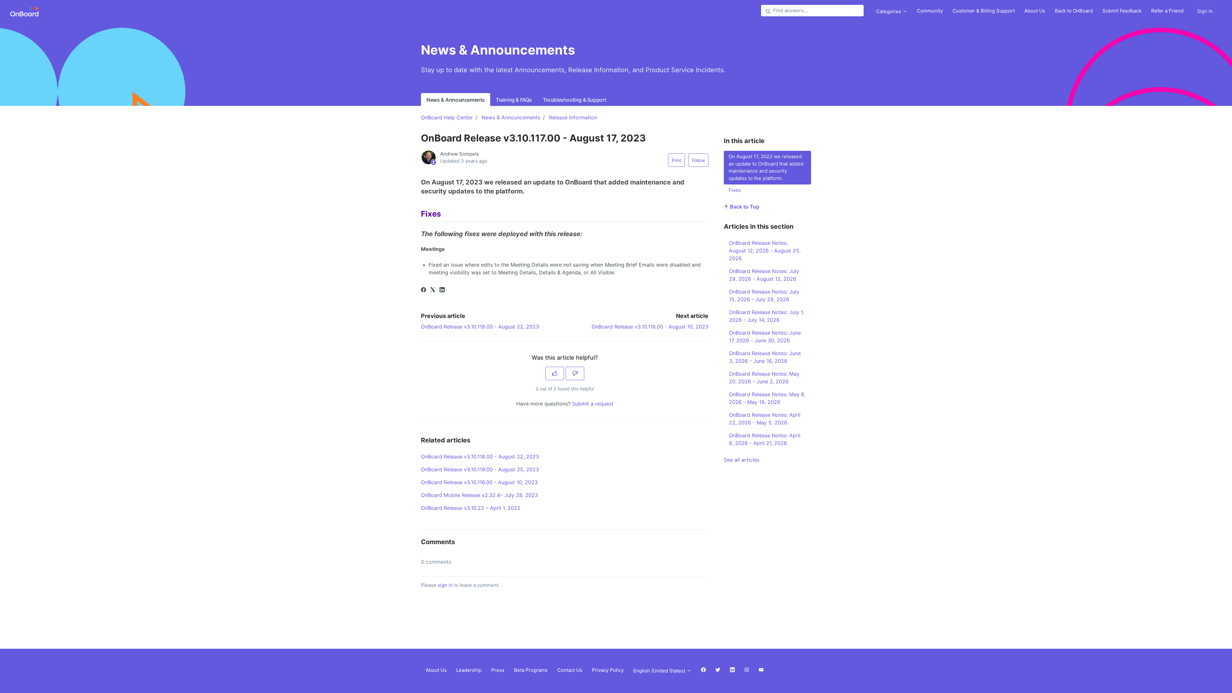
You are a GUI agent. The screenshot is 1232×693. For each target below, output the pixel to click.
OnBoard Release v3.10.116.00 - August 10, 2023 (650, 326)
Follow (698, 160)
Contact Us (569, 670)
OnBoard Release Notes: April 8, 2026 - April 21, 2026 (764, 439)
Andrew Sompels (459, 154)
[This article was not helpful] (575, 373)
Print (676, 160)
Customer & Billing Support (984, 11)
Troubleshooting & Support (574, 100)
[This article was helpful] (554, 373)
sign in (445, 585)
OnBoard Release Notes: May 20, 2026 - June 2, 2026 (764, 378)
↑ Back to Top (741, 206)
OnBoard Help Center (447, 117)
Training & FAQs (514, 100)
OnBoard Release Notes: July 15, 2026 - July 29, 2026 (764, 295)
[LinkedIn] (442, 290)
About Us (1034, 11)
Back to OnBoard (1074, 11)
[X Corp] (432, 290)
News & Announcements (455, 100)
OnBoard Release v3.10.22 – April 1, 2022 (470, 508)
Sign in (1205, 11)
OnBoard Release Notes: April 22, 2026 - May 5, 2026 (764, 419)
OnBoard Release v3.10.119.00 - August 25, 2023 (480, 469)
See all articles (741, 460)
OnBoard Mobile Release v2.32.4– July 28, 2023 (479, 495)
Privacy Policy (608, 670)
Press (497, 670)
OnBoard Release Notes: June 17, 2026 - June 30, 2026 (765, 336)
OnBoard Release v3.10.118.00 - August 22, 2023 (480, 326)
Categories (889, 11)
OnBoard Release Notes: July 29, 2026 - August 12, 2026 (764, 275)
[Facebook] (423, 290)
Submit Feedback (1122, 11)
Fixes (735, 190)
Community (930, 11)
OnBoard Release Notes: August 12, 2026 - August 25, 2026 (764, 250)
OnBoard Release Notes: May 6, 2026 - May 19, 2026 (767, 398)
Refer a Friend (1167, 11)
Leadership (469, 670)
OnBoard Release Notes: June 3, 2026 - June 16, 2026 (765, 357)
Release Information (573, 117)
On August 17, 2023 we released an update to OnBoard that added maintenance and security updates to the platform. (766, 167)
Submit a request (592, 403)
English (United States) (660, 671)
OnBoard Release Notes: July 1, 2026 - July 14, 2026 (766, 316)
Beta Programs (531, 670)
